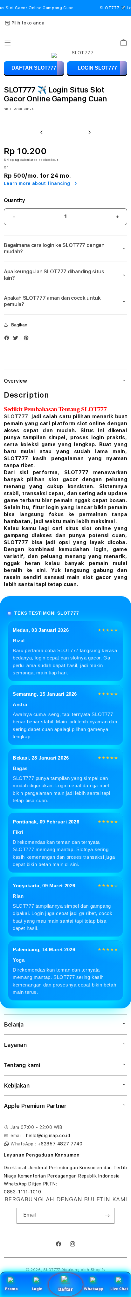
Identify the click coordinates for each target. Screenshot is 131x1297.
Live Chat (119, 1288)
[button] (7, 42)
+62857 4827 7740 (60, 1143)
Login (37, 1288)
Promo (11, 1288)
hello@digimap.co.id (48, 1135)
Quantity (14, 200)
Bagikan (19, 324)
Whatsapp (93, 1288)
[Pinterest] (27, 339)
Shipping (11, 159)
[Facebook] (8, 339)
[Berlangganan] (107, 1216)
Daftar (65, 1289)
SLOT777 (16, 416)
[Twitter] (17, 339)
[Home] (80, 42)
